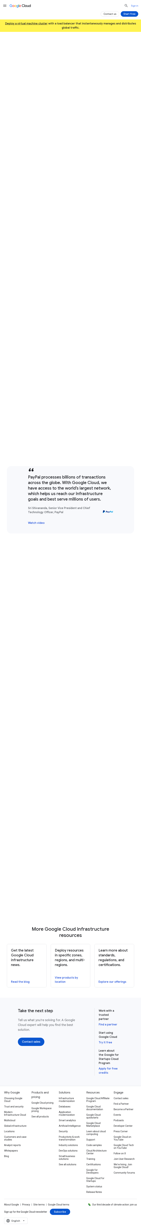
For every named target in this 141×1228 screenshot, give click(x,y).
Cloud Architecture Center (96, 1152)
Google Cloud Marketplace (93, 1124)
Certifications (93, 1164)
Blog (6, 1156)
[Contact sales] (89, 87)
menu (5, 6)
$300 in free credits (65, 76)
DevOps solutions (68, 1150)
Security (63, 1131)
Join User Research (124, 1159)
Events (117, 1114)
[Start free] (129, 14)
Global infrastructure (15, 1125)
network (80, 360)
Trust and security (14, 1106)
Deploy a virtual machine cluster (26, 23)
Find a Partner (121, 1103)
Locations (9, 1131)
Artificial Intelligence (70, 1125)
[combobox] (16, 1221)
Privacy (26, 1204)
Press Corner (121, 1131)
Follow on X (120, 1153)
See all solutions (67, 1164)
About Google (11, 1204)
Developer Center (123, 1125)
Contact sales (121, 1098)
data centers (76, 234)
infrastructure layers (97, 560)
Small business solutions (67, 1157)
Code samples (94, 1145)
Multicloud (9, 1120)
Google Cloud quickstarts (93, 1116)
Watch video (36, 523)
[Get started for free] (55, 87)
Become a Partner (123, 1109)
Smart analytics (67, 1120)
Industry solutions (68, 1145)
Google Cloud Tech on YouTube (124, 1146)
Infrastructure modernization (67, 1099)
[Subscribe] (60, 1212)
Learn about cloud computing (96, 1132)
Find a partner (108, 1024)
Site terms (39, 1204)
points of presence (85, 704)
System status (94, 1186)
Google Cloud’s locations (38, 112)
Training (90, 1159)
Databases (64, 1106)
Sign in (134, 5)
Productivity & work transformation (69, 1138)
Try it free (105, 1042)
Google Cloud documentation (94, 1108)
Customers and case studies (15, 1138)
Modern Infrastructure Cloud (15, 1113)
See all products (40, 1116)
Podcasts (119, 1120)
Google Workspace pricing (41, 1109)
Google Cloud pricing (42, 1102)
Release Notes (94, 1192)
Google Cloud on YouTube (122, 1138)
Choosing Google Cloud (13, 1099)
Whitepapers (11, 1150)
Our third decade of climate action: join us (114, 1204)
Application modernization (67, 1113)
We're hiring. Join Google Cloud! (123, 1166)
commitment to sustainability (70, 835)
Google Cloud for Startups (95, 1179)
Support (90, 1139)
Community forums (124, 1172)
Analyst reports (12, 1145)
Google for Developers (92, 1171)
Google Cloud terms (58, 1204)
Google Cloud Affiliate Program (98, 1099)
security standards (35, 570)
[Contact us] (110, 14)
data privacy (107, 565)
